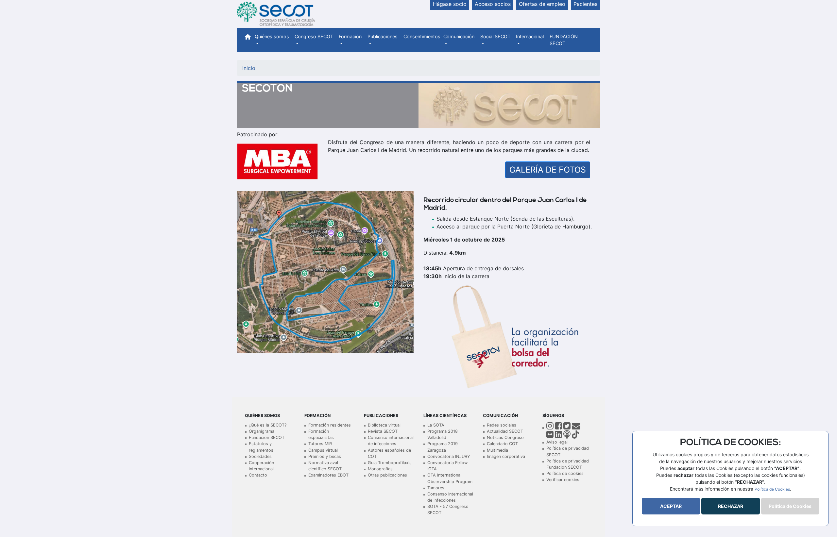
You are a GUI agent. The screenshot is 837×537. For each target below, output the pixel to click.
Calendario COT (502, 443)
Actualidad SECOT (505, 431)
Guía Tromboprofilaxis (390, 462)
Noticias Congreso (505, 437)
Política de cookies (565, 473)
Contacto (258, 475)
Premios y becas (324, 456)
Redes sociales (501, 425)
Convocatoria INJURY (448, 456)
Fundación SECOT (266, 437)
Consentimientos (421, 36)
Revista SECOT (383, 431)
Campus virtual (323, 450)
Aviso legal (557, 442)
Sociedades (260, 456)
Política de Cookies (772, 489)
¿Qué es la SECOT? (267, 425)
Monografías (380, 468)
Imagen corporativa (506, 456)
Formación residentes (329, 425)
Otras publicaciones (387, 475)
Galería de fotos (547, 170)
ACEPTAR (671, 506)
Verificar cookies (562, 479)
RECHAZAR (730, 506)
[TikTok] (575, 435)
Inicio (248, 68)
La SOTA (435, 425)
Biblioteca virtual (384, 425)
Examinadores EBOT (328, 475)
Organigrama (261, 431)
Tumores (435, 487)
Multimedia (497, 450)
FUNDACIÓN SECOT (564, 40)
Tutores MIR (320, 443)
